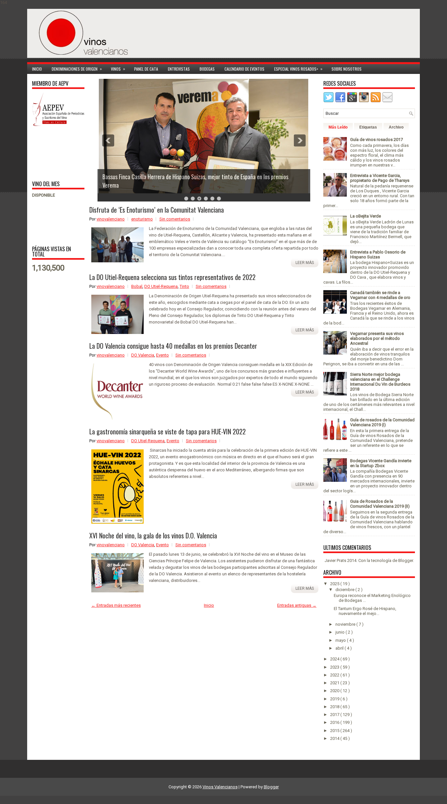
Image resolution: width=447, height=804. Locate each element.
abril (340, 648)
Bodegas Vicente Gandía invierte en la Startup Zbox (380, 463)
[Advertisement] (52, 152)
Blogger (405, 560)
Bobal (136, 286)
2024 (335, 658)
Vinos (118, 69)
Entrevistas (179, 69)
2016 (335, 722)
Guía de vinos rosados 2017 (376, 139)
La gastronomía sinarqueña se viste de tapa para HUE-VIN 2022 (167, 431)
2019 (335, 698)
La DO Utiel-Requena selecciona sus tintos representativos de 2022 (172, 277)
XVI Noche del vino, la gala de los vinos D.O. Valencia (153, 535)
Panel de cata (146, 69)
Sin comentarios (174, 219)
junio (340, 632)
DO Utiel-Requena (161, 286)
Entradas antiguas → (296, 605)
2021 (335, 682)
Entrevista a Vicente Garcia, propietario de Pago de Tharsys (379, 178)
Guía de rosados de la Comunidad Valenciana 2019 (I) (382, 422)
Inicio (37, 69)
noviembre (345, 624)
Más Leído (338, 127)
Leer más (304, 262)
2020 (335, 690)
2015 (335, 730)
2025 (335, 583)
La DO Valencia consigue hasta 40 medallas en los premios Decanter (173, 345)
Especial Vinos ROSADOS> (298, 69)
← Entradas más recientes (116, 605)
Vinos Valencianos (220, 786)
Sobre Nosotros (346, 69)
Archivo (396, 127)
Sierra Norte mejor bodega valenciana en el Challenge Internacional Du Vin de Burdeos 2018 (380, 382)
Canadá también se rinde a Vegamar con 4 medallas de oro (380, 295)
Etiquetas (368, 127)
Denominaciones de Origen (77, 69)
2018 (335, 706)
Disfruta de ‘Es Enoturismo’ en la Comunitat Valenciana (156, 209)
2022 (335, 675)
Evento (162, 355)
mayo (341, 640)
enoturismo (142, 219)
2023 (335, 667)
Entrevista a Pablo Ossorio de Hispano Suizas (377, 254)
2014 (335, 738)
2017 (335, 714)
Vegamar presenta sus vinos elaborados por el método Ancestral (377, 338)
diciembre (345, 589)
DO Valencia (142, 355)
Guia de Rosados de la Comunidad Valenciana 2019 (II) (380, 504)
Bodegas (207, 69)
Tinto (184, 286)
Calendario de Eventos (244, 69)
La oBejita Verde (365, 216)
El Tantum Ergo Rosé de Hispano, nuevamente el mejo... (365, 611)
